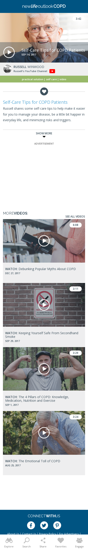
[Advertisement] (44, 174)
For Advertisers (69, 534)
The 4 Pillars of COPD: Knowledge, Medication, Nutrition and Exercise (37, 399)
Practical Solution (32, 79)
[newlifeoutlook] (44, 6)
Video (63, 79)
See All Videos (75, 216)
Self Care (51, 79)
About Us (13, 534)
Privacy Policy (47, 534)
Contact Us (29, 534)
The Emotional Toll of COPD (32, 461)
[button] (9, 52)
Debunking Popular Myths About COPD (40, 269)
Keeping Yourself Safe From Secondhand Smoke (41, 335)
